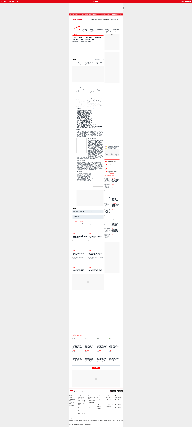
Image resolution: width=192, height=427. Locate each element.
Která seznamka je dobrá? (112, 161)
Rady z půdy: (110, 168)
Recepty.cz (91, 23)
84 (106, 161)
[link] (74, 391)
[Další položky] (122, 14)
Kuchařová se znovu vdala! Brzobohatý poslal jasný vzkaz (115, 230)
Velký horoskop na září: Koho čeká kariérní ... (85, 30)
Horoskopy (100, 19)
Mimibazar (114, 209)
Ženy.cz (113, 23)
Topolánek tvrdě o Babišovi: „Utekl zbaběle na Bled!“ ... (115, 224)
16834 (106, 164)
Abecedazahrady (115, 203)
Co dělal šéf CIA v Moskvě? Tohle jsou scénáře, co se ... (115, 236)
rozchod (81, 211)
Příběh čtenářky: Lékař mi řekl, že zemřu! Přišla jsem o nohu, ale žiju (95, 236)
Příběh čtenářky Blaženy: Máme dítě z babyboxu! (78, 269)
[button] (113, 391)
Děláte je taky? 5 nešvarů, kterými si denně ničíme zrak (115, 199)
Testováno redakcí (94, 19)
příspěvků (106, 162)
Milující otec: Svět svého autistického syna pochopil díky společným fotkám (95, 253)
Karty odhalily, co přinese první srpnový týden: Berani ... (89, 346)
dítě (78, 211)
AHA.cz (106, 23)
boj (89, 211)
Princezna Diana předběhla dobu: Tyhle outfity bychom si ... (115, 218)
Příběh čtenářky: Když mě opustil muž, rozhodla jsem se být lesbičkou (79, 236)
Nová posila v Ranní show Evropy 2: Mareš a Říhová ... (115, 186)
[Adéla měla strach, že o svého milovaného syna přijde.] (88, 49)
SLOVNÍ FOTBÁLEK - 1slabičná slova (112, 172)
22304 (106, 171)
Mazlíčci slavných (106, 19)
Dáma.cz (113, 197)
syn (85, 211)
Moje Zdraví (99, 350)
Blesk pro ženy (115, 215)
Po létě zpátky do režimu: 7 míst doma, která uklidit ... (115, 211)
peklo (91, 211)
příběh (87, 211)
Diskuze (105, 160)
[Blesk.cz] (95, 1)
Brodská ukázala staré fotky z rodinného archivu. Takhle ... (115, 180)
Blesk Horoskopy (85, 23)
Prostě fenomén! (113, 19)
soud (83, 211)
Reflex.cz (113, 234)
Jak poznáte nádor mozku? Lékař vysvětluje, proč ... (101, 359)
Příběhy (76, 34)
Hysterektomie (110, 164)
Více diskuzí (112, 173)
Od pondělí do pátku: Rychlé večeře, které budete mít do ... (115, 193)
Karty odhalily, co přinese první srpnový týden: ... (100, 30)
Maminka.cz (99, 23)
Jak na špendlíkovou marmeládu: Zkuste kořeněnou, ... (115, 205)
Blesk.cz (113, 178)
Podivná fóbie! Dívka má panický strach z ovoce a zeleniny (78, 253)
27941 (106, 168)
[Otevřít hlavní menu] (1, 1)
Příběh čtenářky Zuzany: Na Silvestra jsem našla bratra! (95, 269)
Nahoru (96, 367)
